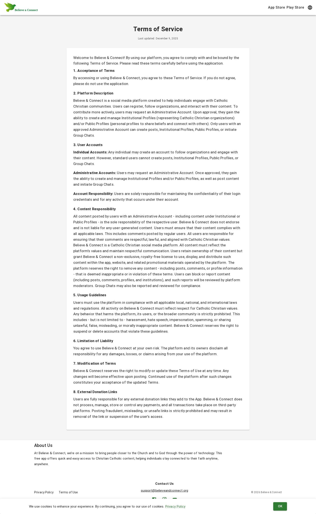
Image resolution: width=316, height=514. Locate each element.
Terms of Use (68, 492)
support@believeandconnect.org (164, 490)
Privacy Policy (175, 506)
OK (280, 506)
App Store (276, 7)
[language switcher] (310, 7)
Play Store (295, 7)
